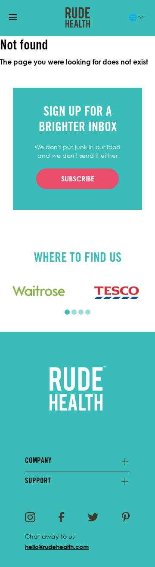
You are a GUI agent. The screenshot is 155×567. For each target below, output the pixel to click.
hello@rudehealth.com (57, 546)
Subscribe (77, 179)
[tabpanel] (39, 292)
